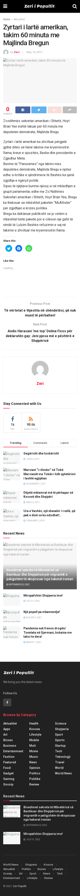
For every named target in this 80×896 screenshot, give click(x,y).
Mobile (34, 740)
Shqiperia (62, 729)
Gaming (8, 779)
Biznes (8, 740)
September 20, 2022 (19, 584)
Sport (59, 734)
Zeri (17, 52)
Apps (6, 729)
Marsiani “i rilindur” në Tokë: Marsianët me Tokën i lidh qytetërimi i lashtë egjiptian (49, 474)
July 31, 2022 (32, 601)
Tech (58, 751)
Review (34, 784)
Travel (59, 762)
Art (5, 734)
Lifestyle (35, 734)
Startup (60, 745)
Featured (9, 762)
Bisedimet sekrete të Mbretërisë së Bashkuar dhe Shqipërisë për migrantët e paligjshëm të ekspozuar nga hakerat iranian (39, 574)
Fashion (9, 756)
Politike (34, 779)
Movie (33, 751)
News (33, 762)
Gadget (8, 773)
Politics (34, 773)
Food (7, 767)
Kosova (34, 729)
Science (60, 723)
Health (33, 723)
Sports (60, 740)
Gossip (8, 784)
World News (63, 773)
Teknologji (62, 756)
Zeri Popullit (19, 886)
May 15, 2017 (34, 52)
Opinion (34, 767)
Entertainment (13, 751)
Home (6, 19)
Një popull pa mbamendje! (41, 612)
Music (33, 756)
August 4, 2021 (33, 617)
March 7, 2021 (33, 642)
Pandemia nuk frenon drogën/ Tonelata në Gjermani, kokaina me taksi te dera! (47, 632)
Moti (32, 745)
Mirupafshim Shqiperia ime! (43, 595)
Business (9, 745)
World (59, 767)
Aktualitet (19, 19)
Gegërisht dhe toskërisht (41, 453)
